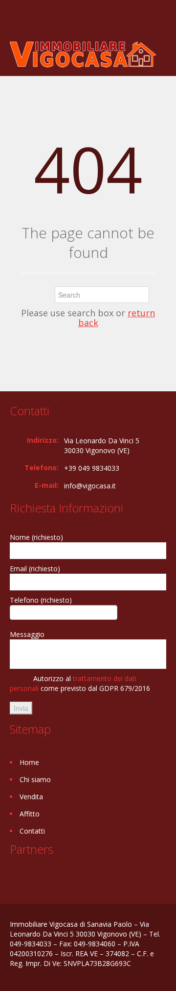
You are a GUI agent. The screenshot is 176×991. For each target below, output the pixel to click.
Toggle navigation (18, 23)
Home (29, 762)
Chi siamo (35, 779)
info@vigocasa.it (90, 485)
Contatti (32, 831)
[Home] (83, 53)
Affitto (30, 813)
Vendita (31, 796)
